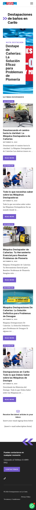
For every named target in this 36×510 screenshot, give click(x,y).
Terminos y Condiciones (12, 499)
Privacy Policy (25, 497)
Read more (9, 158)
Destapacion (8, 101)
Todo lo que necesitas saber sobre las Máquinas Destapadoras (18, 194)
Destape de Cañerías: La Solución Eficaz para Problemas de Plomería (14, 62)
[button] (32, 506)
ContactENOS (12, 469)
